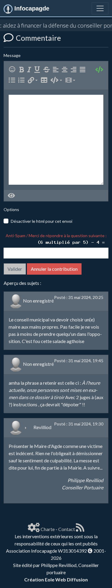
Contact (66, 529)
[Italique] (30, 69)
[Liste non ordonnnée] (13, 80)
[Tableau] (45, 80)
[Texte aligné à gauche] (57, 69)
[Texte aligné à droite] (75, 69)
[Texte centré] (66, 69)
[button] (33, 80)
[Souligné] (38, 69)
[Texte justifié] (84, 69)
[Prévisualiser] (11, 195)
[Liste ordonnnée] (22, 80)
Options (11, 209)
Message (12, 55)
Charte (48, 529)
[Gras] (22, 69)
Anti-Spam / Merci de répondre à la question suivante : (57, 235)
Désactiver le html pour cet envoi (41, 221)
